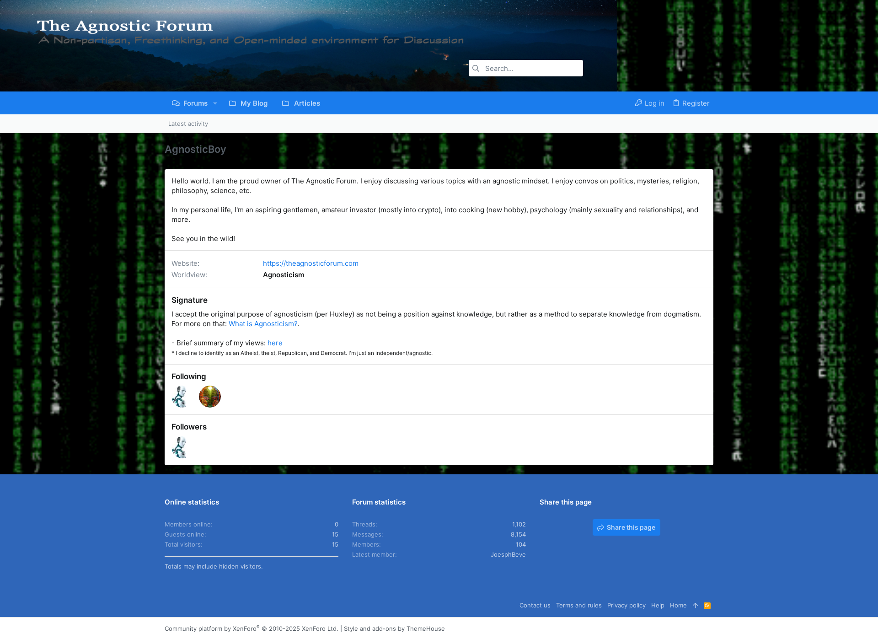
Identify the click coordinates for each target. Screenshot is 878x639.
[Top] (695, 605)
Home (678, 605)
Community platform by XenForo (251, 628)
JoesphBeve (508, 554)
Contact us (535, 605)
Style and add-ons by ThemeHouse (394, 628)
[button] (215, 103)
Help (657, 605)
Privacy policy (626, 605)
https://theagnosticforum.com (311, 263)
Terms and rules (579, 605)
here (275, 342)
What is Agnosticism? (263, 323)
